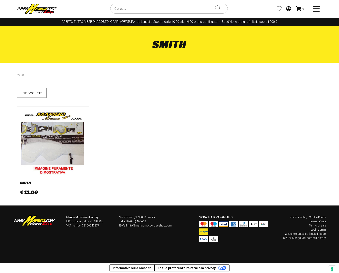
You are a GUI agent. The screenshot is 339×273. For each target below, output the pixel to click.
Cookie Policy (317, 217)
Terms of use (317, 221)
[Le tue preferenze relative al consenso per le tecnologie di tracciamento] (332, 269)
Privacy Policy (298, 217)
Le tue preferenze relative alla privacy (187, 268)
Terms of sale (317, 225)
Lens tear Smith (31, 93)
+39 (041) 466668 (135, 221)
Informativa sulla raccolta (132, 268)
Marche (22, 75)
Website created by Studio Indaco (305, 233)
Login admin (318, 229)
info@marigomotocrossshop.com (150, 225)
